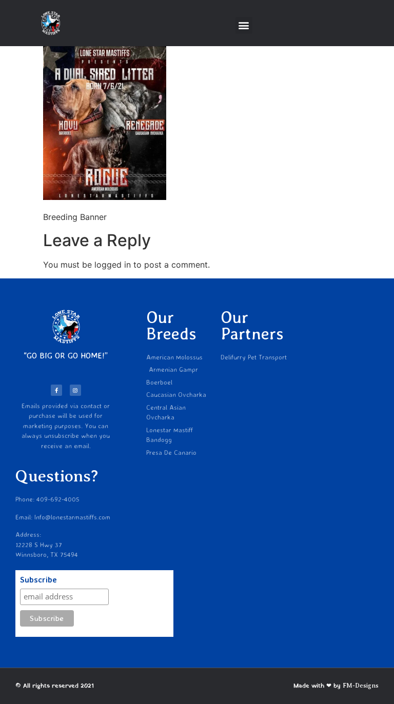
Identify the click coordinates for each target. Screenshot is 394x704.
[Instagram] (75, 390)
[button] (243, 25)
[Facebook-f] (56, 390)
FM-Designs (361, 685)
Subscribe (38, 580)
